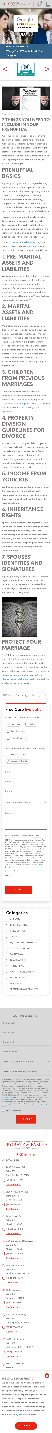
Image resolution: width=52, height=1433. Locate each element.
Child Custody (18, 925)
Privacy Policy (17, 1415)
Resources (16, 983)
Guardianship (18, 960)
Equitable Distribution (23, 943)
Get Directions (13, 1185)
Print (4, 695)
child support (23, 404)
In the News (17, 966)
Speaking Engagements (24, 989)
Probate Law (17, 978)
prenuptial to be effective (25, 242)
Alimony (15, 919)
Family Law (16, 954)
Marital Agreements (22, 972)
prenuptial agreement (15, 183)
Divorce (20, 47)
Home (8, 47)
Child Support (18, 931)
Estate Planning (20, 948)
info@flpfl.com (34, 858)
